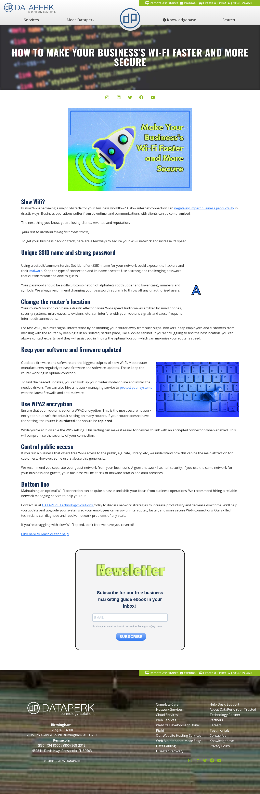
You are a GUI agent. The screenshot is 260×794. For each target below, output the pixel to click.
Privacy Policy (220, 746)
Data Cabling (166, 746)
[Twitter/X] (130, 98)
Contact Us (218, 735)
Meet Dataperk (81, 20)
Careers (216, 725)
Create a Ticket (214, 3)
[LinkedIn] (118, 98)
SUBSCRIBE (131, 636)
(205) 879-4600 (242, 3)
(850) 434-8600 (49, 745)
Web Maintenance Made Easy (178, 741)
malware (35, 271)
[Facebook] (141, 98)
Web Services (166, 720)
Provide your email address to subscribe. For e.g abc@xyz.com (127, 626)
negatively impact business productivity (204, 208)
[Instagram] (107, 98)
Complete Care (167, 704)
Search (228, 20)
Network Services (169, 709)
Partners (216, 720)
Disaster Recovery (169, 751)
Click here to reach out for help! (45, 534)
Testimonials (219, 730)
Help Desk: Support (224, 704)
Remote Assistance (163, 3)
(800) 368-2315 (74, 745)
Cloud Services (167, 714)
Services (31, 20)
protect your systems (136, 387)
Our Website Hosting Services (178, 735)
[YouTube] (152, 98)
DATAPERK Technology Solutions (68, 505)
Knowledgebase (181, 20)
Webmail (190, 3)
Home (130, 20)
